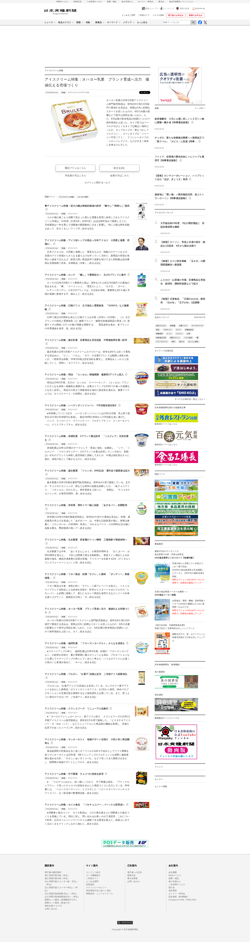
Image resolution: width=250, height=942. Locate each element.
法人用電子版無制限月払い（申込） (61, 893)
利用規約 (90, 884)
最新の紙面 (184, 8)
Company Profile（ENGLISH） (183, 900)
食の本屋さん (127, 2)
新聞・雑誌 (111, 2)
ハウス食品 (188, 337)
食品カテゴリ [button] (64, 22)
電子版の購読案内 (53, 872)
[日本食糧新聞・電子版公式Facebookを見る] (200, 22)
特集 (88, 22)
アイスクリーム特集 (66, 197)
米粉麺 (172, 325)
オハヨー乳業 (83, 197)
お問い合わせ (51, 909)
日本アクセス (161, 325)
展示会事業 (132, 878)
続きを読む (119, 168)
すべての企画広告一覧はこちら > (190, 399)
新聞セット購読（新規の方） (58, 903)
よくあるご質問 (128, 15)
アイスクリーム (52, 92)
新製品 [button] (98, 22)
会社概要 (173, 872)
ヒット (169, 333)
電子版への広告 (134, 872)
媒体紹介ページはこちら (166, 424)
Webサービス (175, 875)
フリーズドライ (162, 341)
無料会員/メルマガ (53, 906)
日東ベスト (183, 325)
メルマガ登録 (158, 15)
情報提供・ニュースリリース (99, 893)
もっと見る (142, 22)
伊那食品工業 (161, 337)
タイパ (178, 330)
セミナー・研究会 (145, 2)
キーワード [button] (112, 22)
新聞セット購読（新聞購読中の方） (61, 900)
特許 (173, 341)
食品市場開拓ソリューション (181, 2)
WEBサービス (62, 2)
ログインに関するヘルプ (97, 182)
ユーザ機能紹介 (93, 875)
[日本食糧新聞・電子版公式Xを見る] (205, 22)
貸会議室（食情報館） (179, 896)
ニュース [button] (48, 22)
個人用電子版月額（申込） (57, 875)
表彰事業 (173, 890)
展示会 (161, 2)
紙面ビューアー (152, 8)
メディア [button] (127, 22)
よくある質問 (92, 881)
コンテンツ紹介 (93, 872)
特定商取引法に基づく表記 (98, 890)
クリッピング (168, 8)
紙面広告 (131, 875)
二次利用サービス (94, 2)
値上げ (181, 341)
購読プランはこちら (75, 168)
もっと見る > (200, 108)
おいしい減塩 (193, 341)
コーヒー (179, 333)
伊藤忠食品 (189, 330)
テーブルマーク (197, 325)
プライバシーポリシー (96, 887)
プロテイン (168, 330)
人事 (188, 333)
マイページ (126, 922)
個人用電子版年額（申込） (57, 878)
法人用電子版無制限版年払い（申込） (62, 896)
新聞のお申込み (195, 15)
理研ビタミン (175, 337)
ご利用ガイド (144, 15)
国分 (157, 330)
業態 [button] (78, 22)
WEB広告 (77, 2)
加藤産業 (159, 333)
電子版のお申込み (175, 15)
